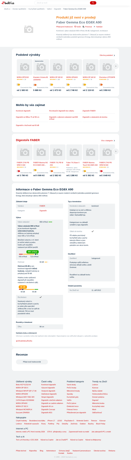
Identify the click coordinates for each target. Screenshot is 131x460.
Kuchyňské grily (72, 397)
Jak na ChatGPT (62, 440)
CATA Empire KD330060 (25, 400)
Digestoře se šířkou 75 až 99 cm (27, 117)
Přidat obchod (21, 451)
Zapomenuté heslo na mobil (79, 432)
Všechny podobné (106, 55)
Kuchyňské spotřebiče (37, 9)
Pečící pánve (71, 403)
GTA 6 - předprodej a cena (56, 432)
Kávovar (95, 388)
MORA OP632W (22, 394)
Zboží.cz (7, 9)
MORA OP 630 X (22, 388)
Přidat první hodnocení (64, 27)
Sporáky (70, 394)
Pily (58, 424)
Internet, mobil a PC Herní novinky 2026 (30, 432)
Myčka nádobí (97, 391)
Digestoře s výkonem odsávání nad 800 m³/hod (63, 118)
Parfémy (51, 424)
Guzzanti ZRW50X (23, 412)
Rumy (43, 424)
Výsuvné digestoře (48, 388)
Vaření (49, 9)
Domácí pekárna (98, 397)
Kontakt (61, 453)
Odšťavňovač (97, 412)
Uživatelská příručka (24, 341)
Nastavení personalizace (82, 451)
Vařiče (69, 400)
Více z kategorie (107, 140)
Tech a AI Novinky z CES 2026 (27, 440)
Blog (41, 451)
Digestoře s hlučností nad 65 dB (27, 125)
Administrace (51, 451)
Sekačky (65, 424)
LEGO (59, 421)
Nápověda (33, 451)
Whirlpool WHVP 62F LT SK (26, 391)
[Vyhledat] (93, 3)
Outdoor (83, 424)
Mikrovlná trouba (98, 403)
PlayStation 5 (69, 421)
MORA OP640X (21, 403)
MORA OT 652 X (22, 406)
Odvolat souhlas (100, 451)
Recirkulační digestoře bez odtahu (61, 111)
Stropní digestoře (47, 397)
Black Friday (100, 424)
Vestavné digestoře (48, 391)
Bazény (91, 424)
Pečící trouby (71, 388)
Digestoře (57, 9)
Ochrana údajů (64, 451)
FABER (42, 206)
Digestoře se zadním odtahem (52, 403)
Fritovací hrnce (72, 409)
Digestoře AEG (46, 412)
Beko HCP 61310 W (23, 385)
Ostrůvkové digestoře (49, 394)
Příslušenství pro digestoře (76, 412)
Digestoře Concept (48, 409)
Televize (94, 421)
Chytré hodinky (21, 421)
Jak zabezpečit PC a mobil (101, 432)
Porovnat (88, 27)
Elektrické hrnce (72, 406)
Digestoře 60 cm (47, 406)
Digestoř (95, 400)
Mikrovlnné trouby (73, 391)
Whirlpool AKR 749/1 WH (25, 397)
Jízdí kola (74, 424)
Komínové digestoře (23, 111)
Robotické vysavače (31, 424)
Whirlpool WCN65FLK (24, 409)
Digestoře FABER (89, 111)
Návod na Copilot (47, 440)
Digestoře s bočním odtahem (51, 400)
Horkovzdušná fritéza (100, 394)
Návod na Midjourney (93, 440)
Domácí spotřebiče (19, 9)
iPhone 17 (51, 421)
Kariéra (69, 453)
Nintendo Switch (83, 421)
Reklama (112, 451)
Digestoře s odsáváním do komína (95, 117)
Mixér (94, 409)
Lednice (95, 385)
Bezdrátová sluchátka (37, 421)
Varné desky (71, 385)
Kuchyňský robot (98, 406)
